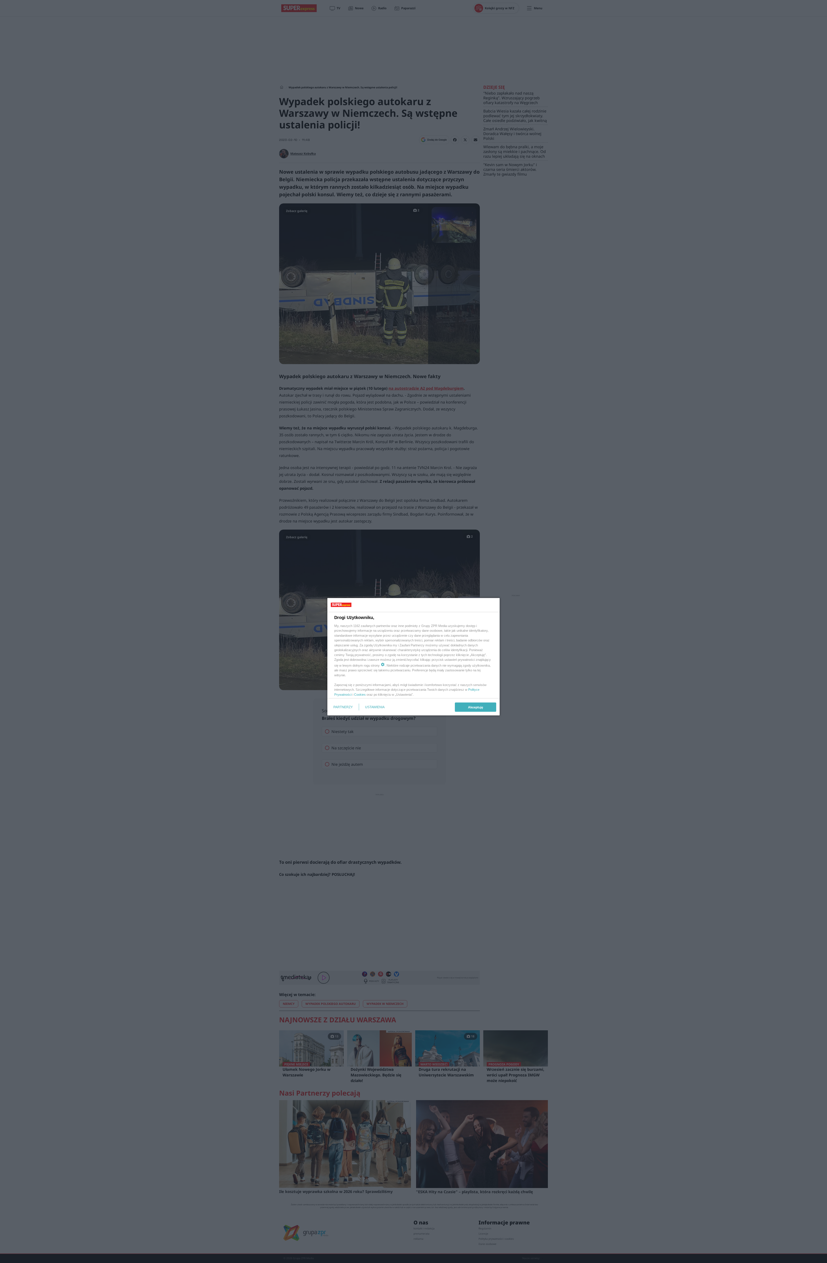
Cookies (360, 694)
